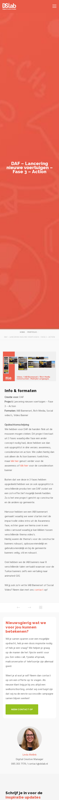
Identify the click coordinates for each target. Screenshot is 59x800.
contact (39, 590)
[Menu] (53, 5)
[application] (29, 366)
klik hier (15, 461)
